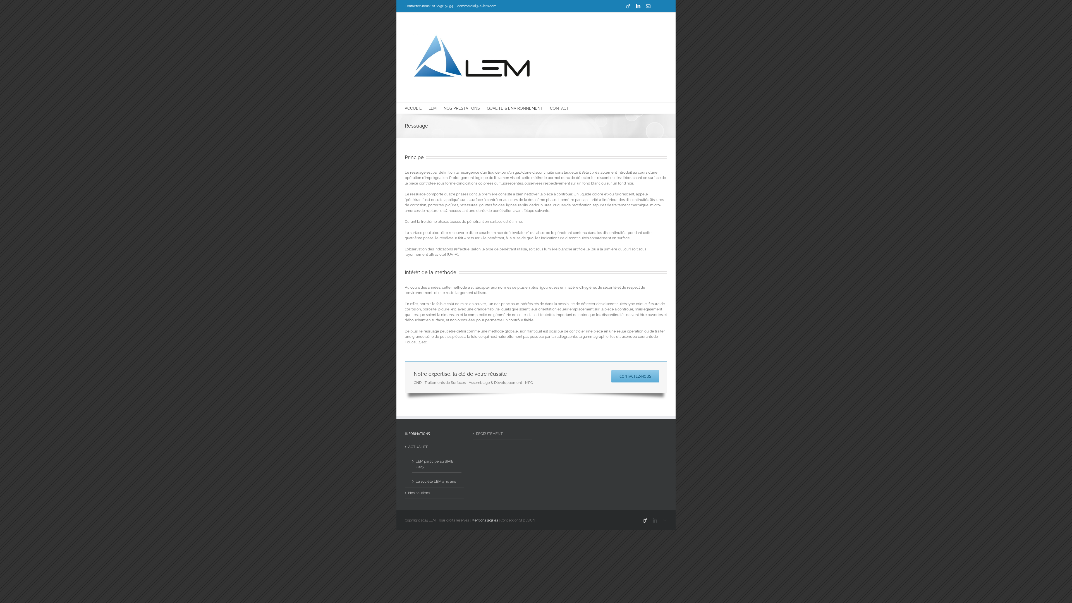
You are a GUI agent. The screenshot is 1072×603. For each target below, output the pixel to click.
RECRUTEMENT (489, 434)
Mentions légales (485, 520)
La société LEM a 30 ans (436, 481)
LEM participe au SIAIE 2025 (434, 464)
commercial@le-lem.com (476, 6)
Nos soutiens (419, 493)
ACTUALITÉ (418, 447)
